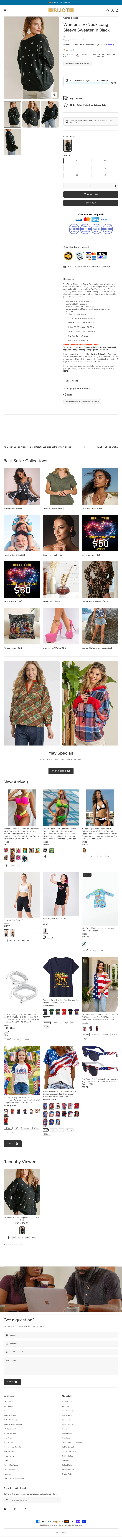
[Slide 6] (14, 1244)
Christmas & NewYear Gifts (14, 1479)
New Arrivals (8, 1406)
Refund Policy (67, 1465)
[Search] (107, 10)
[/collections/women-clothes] (61, 1289)
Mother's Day (67, 1415)
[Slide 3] (8, 1244)
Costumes (66, 1461)
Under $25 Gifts (10, 1415)
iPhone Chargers (10, 1433)
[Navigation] (5, 10)
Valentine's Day (68, 1411)
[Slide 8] (19, 1244)
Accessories (8, 1442)
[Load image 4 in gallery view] (12, 142)
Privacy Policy (67, 1474)
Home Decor (67, 1402)
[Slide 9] (21, 1244)
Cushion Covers (10, 1470)
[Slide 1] (4, 1244)
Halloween (8, 1411)
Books (64, 1429)
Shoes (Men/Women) (12, 1465)
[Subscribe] (58, 1500)
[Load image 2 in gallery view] (31, 114)
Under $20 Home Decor (13, 1424)
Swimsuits (7, 1461)
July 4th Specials (10, 1429)
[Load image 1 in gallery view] (12, 114)
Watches (65, 1406)
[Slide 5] (12, 1244)
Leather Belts (67, 1433)
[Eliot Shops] (61, 10)
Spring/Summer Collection (72, 1442)
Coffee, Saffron (68, 1456)
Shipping (66, 40)
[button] (90, 380)
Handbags (66, 1438)
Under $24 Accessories (12, 1420)
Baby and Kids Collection (13, 1447)
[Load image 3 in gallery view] (50, 114)
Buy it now (91, 203)
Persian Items (9, 1456)
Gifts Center (8, 1402)
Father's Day (67, 1420)
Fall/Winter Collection (70, 1447)
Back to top (61, 1532)
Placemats (7, 1474)
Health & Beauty (10, 1451)
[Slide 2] (6, 1244)
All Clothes (8, 1438)
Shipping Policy (68, 1470)
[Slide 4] (10, 1244)
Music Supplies (68, 1424)
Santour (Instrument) (70, 1451)
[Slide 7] (16, 1244)
